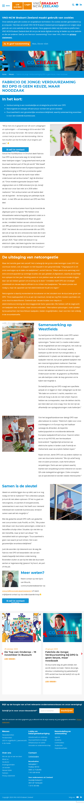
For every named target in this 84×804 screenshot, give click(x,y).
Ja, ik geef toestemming (16, 44)
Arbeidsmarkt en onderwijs (37, 737)
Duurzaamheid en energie (37, 740)
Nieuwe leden (7, 770)
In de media (6, 743)
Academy (58, 740)
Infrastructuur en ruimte (36, 743)
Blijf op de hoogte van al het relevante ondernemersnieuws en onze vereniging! (42, 704)
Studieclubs (59, 745)
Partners (5, 773)
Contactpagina (33, 756)
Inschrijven (67, 710)
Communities (59, 743)
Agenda (57, 737)
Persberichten (7, 738)
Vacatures (5, 762)
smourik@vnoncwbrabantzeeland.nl (17, 591)
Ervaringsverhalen (8, 765)
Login (28, 4)
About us (5, 759)
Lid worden (17, 5)
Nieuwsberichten (8, 735)
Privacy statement (8, 776)
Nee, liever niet (40, 44)
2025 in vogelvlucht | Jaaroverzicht (14, 740)
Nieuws (11, 74)
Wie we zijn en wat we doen (12, 756)
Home (4, 74)
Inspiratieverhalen (61, 748)
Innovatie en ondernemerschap (39, 745)
